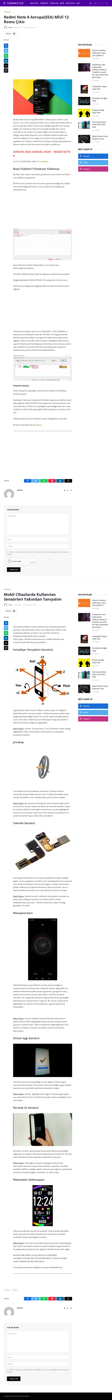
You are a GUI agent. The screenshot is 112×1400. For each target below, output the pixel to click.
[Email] (6, 65)
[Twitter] (6, 51)
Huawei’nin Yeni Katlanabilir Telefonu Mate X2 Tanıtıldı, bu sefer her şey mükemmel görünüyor (100, 70)
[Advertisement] (42, 57)
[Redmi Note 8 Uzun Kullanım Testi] (84, 139)
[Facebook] (6, 46)
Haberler (44, 3)
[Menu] (4, 3)
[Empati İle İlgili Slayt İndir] (84, 113)
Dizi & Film (70, 3)
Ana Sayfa (34, 3)
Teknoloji (54, 3)
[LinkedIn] (6, 60)
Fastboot (44, 161)
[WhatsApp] (6, 55)
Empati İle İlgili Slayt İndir (98, 111)
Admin (11, 27)
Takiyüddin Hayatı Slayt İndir (99, 87)
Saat (78, 3)
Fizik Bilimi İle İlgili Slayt (99, 99)
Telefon (15, 1290)
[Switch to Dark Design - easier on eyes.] (90, 3)
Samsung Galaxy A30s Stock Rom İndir (99, 124)
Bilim (62, 3)
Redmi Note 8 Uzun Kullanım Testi (100, 137)
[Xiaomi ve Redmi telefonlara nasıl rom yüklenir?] (84, 53)
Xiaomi (22, 122)
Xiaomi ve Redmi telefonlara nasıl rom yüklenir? (99, 53)
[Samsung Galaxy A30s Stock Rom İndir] (84, 125)
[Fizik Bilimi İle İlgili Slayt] (84, 101)
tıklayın (39, 425)
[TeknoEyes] (17, 3)
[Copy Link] (6, 70)
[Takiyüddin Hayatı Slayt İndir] (84, 89)
